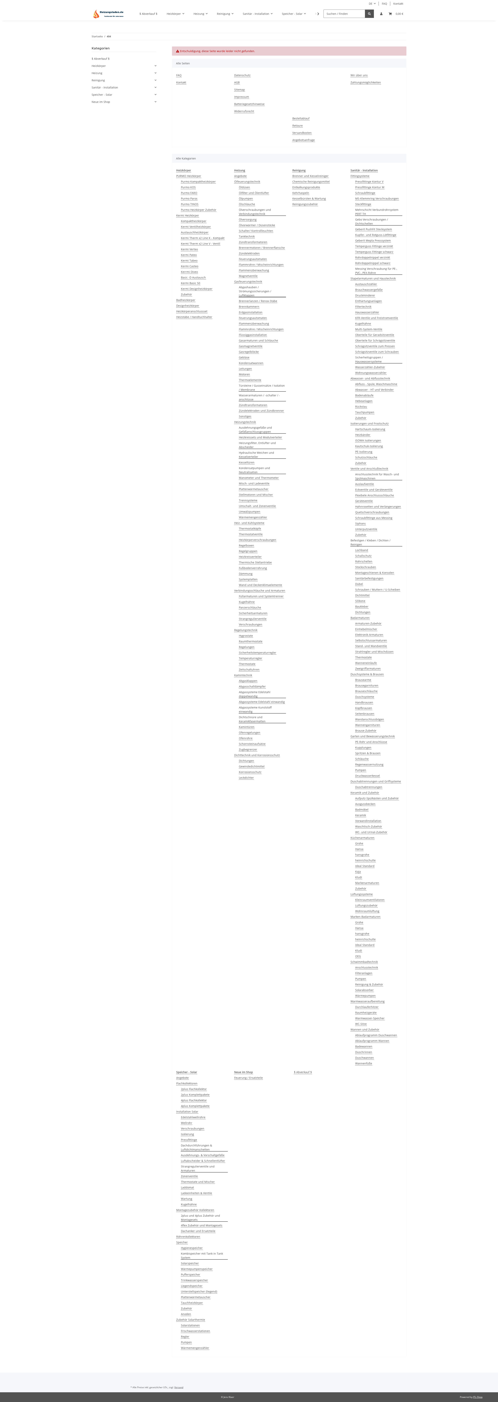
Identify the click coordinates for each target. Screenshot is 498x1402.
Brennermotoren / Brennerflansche (262, 248)
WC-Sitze (361, 1024)
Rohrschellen (363, 561)
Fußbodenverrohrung (253, 568)
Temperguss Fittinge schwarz (374, 252)
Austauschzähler (366, 284)
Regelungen (246, 647)
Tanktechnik (247, 236)
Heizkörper (99, 66)
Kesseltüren (246, 462)
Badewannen (363, 1046)
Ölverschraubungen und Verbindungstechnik (255, 212)
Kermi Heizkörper (187, 215)
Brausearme (363, 680)
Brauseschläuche (366, 691)
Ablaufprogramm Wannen (372, 1041)
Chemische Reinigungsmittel (311, 181)
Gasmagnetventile (250, 346)
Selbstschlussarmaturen (371, 640)
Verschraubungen (250, 624)
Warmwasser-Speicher (370, 1018)
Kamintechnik (243, 675)
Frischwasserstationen (195, 1331)
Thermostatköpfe (250, 528)
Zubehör (186, 294)
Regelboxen (246, 545)
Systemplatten (248, 579)
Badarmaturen (360, 618)
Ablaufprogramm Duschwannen (376, 1035)
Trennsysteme (248, 500)
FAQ (384, 3)
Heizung (97, 73)
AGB (237, 82)
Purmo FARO (189, 193)
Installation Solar (187, 1111)
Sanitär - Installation (105, 87)
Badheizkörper (185, 300)
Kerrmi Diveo (189, 272)
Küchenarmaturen (362, 838)
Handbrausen (364, 702)
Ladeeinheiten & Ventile (196, 1193)
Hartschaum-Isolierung (370, 429)
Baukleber (361, 606)
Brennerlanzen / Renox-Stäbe (258, 301)
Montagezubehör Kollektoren (195, 1210)
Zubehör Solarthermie (190, 1319)
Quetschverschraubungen (372, 512)
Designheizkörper (187, 305)
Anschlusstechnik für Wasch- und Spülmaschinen (377, 476)
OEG (358, 956)
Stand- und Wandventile (371, 646)
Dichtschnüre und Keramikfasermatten (252, 719)
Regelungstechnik (245, 630)
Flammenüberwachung (254, 270)
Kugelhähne (247, 602)
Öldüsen (244, 187)
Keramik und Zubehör (365, 792)
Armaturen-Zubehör (368, 623)
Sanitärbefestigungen (369, 578)
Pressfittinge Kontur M (369, 187)
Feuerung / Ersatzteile (248, 1078)
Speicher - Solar (102, 94)
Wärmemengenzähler (253, 517)
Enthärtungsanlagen (368, 301)
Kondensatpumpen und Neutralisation (254, 470)
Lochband (361, 550)
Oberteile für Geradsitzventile (374, 335)
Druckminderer (365, 295)
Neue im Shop (101, 102)
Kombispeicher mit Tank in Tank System (202, 1255)
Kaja (358, 871)
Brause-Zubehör (365, 730)
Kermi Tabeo (189, 260)
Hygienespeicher (192, 1248)
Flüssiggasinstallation (253, 335)
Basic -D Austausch (193, 277)
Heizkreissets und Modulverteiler (260, 437)
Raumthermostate (250, 641)
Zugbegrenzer (248, 749)
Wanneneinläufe (366, 663)
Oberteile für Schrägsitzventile (375, 340)
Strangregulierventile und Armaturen (198, 1168)
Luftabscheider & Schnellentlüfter (203, 1161)
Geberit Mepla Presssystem (373, 240)
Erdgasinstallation (250, 312)
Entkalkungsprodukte (306, 187)
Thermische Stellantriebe (255, 562)
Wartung (186, 1199)
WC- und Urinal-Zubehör (371, 832)
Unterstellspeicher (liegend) (199, 1291)
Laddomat (187, 1187)
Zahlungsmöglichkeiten (366, 82)
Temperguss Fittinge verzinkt (374, 246)
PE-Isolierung (363, 452)
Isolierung (187, 1134)
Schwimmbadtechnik (364, 962)
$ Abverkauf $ (303, 1072)
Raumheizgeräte (366, 1012)
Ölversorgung (248, 219)
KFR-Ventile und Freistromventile (376, 318)
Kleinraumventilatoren (370, 900)
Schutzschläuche (366, 457)
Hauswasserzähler (367, 312)
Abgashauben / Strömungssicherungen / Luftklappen (255, 291)
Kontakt (398, 3)
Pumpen (360, 770)
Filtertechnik (363, 306)
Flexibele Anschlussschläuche (374, 495)
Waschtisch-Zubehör (368, 826)
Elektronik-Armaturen (369, 635)
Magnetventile (248, 276)
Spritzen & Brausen (368, 753)
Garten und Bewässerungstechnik (373, 736)
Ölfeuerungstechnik (247, 181)
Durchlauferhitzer (367, 1007)
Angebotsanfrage (303, 140)
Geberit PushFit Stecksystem (373, 229)
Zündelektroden (249, 253)
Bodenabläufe (364, 395)
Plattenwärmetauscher (253, 489)
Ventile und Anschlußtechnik (369, 468)
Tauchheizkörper (192, 1303)
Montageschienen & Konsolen (374, 572)
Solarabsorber (364, 990)
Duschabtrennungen (368, 787)
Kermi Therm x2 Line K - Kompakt (202, 238)
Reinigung (98, 80)
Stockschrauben (365, 567)
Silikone (360, 601)
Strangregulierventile (253, 619)
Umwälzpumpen (249, 511)
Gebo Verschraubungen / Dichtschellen (371, 221)
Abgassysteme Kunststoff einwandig (255, 709)
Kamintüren (246, 727)
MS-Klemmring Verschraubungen (377, 198)
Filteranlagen (363, 973)
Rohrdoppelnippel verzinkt (372, 257)
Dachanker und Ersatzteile (198, 1231)
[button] (381, 13)
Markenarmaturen (367, 883)
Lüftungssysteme (362, 894)
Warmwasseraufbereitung (368, 1001)
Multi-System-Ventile (368, 329)
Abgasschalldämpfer (252, 686)
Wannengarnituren (367, 725)
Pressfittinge (189, 1140)
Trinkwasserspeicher (194, 1280)
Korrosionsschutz (250, 772)
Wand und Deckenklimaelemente (260, 585)
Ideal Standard (364, 866)
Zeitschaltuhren (249, 669)
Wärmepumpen (365, 995)
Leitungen (245, 368)
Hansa (359, 849)
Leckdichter (246, 777)
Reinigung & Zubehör (369, 984)
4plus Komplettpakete (195, 1106)
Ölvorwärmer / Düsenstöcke (257, 225)
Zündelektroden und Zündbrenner (261, 410)
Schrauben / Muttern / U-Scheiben (377, 589)
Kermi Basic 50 (190, 283)
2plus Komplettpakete (195, 1094)
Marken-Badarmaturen (366, 917)
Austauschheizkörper (195, 232)
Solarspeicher (190, 1263)
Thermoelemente (250, 380)
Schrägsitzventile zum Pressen (375, 346)
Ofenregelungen (249, 732)
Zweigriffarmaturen (368, 668)
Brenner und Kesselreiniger (310, 176)
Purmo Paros (189, 198)
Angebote (240, 176)
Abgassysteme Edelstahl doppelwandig (254, 694)
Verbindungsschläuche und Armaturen (259, 590)
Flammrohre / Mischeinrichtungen (261, 264)
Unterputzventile (366, 529)
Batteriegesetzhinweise (249, 104)
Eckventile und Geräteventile (374, 489)
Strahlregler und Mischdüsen (374, 651)
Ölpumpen (246, 198)
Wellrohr (186, 1123)
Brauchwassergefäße (369, 290)
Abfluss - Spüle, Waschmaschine (376, 384)
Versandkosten (302, 133)
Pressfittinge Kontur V (369, 181)
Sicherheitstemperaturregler (257, 652)
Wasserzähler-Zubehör (370, 367)
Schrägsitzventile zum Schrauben (377, 352)
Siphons (360, 523)
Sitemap (239, 89)
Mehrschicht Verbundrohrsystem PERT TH (376, 212)
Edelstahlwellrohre (193, 1117)
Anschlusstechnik (366, 967)
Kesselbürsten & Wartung (309, 198)
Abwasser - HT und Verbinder (374, 389)
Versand (178, 1387)
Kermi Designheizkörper (196, 289)
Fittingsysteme (360, 176)
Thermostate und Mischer (198, 1182)
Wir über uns (359, 75)
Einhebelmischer (366, 629)
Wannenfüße (363, 1063)
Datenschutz (242, 75)
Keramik (360, 815)
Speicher (182, 1242)
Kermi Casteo (189, 266)
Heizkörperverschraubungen (257, 540)
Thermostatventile (251, 534)
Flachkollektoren (186, 1083)
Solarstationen (190, 1325)
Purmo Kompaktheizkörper (198, 181)
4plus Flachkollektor (194, 1100)
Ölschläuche (247, 204)
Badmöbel (361, 809)
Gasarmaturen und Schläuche (258, 340)
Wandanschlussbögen (369, 719)
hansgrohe (362, 854)
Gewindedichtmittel (252, 766)
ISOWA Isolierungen (368, 440)
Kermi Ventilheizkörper (196, 227)
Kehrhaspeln (300, 193)
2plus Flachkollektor (194, 1089)
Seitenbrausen (364, 713)
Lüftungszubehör (366, 905)
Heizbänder (362, 435)
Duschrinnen (363, 1052)
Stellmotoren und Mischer (256, 495)
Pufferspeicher (190, 1274)
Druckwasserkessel (367, 776)
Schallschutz (363, 556)
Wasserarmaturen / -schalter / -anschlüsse (259, 397)
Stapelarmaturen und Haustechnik (373, 278)
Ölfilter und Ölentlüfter (254, 193)
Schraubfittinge (365, 193)
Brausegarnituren (366, 685)
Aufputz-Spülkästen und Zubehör (377, 798)
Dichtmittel (362, 595)
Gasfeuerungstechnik (248, 281)
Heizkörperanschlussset (191, 311)
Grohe (359, 843)
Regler (185, 1336)
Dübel (359, 584)
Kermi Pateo (189, 255)
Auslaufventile (364, 484)
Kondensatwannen (251, 363)
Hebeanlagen (364, 401)
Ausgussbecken (365, 804)
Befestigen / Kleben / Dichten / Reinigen (370, 542)
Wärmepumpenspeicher (197, 1269)
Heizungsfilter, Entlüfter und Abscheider (257, 445)
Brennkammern (249, 306)
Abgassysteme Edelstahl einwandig (262, 702)
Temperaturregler (250, 658)
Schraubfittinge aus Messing (373, 518)
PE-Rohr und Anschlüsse (371, 742)
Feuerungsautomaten (253, 259)
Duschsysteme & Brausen (367, 674)
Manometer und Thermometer (259, 478)
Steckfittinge (363, 204)
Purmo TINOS (189, 204)
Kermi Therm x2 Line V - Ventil (200, 243)
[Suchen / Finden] (369, 14)
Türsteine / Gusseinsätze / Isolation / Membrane (262, 387)
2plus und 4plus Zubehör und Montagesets (200, 1218)
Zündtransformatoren (253, 242)
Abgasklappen (248, 681)
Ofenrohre (246, 738)
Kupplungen (363, 747)
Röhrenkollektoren (188, 1236)
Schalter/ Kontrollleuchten (256, 231)
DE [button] (370, 3)
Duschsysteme (364, 697)
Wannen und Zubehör (365, 1029)
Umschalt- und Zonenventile (257, 506)
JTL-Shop (477, 1397)
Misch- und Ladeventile (254, 483)
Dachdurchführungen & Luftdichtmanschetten (196, 1147)
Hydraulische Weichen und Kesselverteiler (256, 455)
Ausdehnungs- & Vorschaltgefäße (202, 1155)
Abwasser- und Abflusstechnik (370, 378)
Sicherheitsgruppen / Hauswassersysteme (369, 359)
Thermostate (247, 664)
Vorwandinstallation (368, 821)
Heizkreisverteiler (250, 557)
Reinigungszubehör (305, 204)
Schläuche (362, 759)
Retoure (297, 125)
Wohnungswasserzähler (371, 373)
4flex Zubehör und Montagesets (201, 1225)
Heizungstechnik (245, 422)
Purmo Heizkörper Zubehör (198, 210)
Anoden (186, 1314)
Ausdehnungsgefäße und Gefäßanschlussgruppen (255, 429)
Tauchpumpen (364, 412)
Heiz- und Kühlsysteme (249, 523)
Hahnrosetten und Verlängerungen (378, 506)
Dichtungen (246, 761)
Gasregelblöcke (249, 352)
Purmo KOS (188, 187)
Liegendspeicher (192, 1286)
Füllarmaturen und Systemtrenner (261, 596)
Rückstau (361, 406)
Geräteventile (364, 501)
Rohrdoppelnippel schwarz (372, 263)
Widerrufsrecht (244, 111)
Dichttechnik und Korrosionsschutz (257, 755)
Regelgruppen (248, 551)
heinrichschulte (365, 860)
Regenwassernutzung (369, 764)
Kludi (358, 877)
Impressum (241, 97)
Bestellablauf (300, 118)
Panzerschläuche (250, 607)
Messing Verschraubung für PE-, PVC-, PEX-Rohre (376, 271)
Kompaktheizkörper (193, 221)
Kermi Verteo (189, 249)
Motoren (244, 374)
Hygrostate (246, 636)
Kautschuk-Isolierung (369, 446)
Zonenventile (189, 1176)
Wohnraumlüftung (367, 911)
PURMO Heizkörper (188, 176)
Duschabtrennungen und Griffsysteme (376, 781)
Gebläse (244, 357)
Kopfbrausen (363, 708)
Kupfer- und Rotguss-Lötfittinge (375, 235)
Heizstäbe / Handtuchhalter (194, 317)
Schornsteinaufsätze (252, 744)
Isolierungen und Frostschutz (370, 423)
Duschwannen (364, 1058)
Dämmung (246, 573)
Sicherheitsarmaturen (253, 613)
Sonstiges (245, 416)
